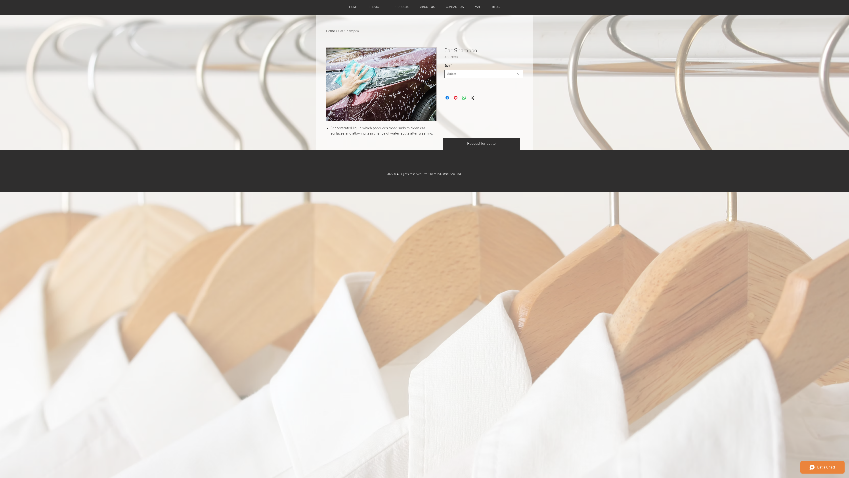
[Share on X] (472, 97)
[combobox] (483, 74)
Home (330, 31)
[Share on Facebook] (447, 97)
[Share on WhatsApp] (464, 97)
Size (448, 66)
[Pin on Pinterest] (455, 97)
